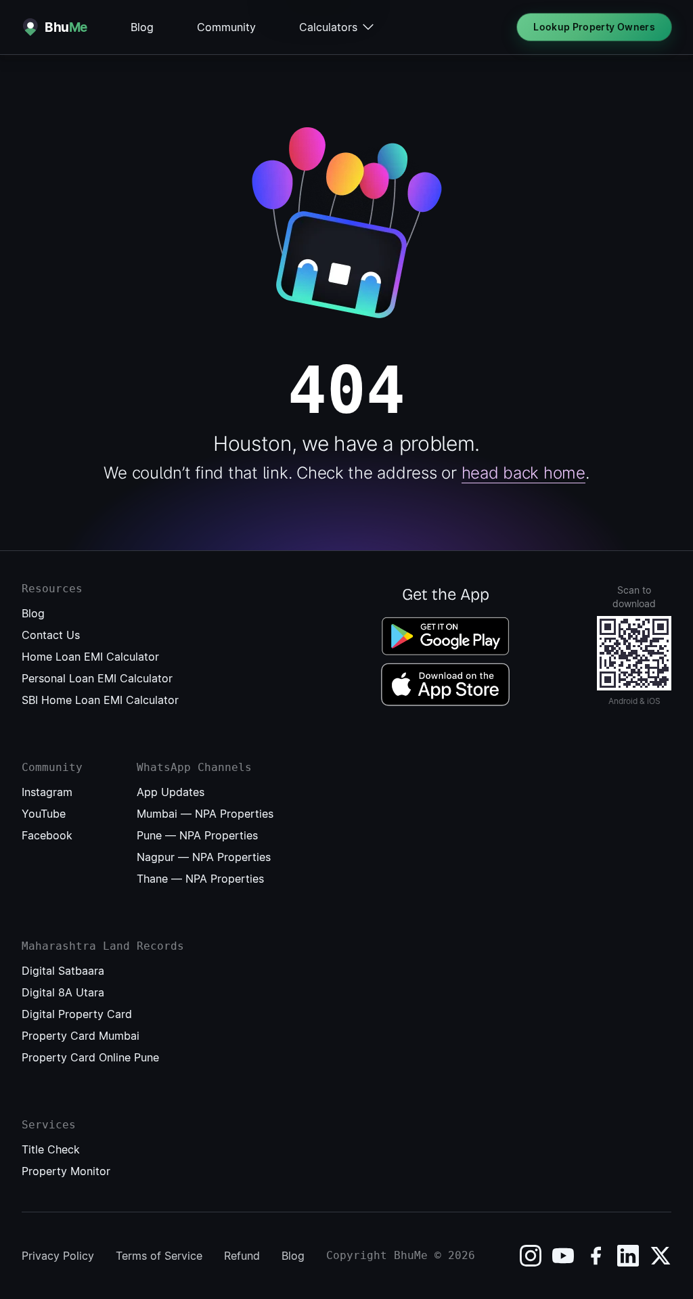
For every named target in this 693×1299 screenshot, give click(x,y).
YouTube (44, 813)
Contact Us (51, 635)
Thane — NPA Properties (200, 878)
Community (226, 27)
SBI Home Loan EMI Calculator (100, 700)
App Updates (170, 792)
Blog (142, 27)
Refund (242, 1255)
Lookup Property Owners (594, 26)
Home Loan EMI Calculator (90, 656)
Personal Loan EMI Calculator (97, 678)
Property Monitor (66, 1171)
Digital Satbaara (63, 970)
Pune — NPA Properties (197, 835)
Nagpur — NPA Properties (204, 857)
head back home (523, 473)
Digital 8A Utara (63, 992)
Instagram (47, 792)
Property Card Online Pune (90, 1057)
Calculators (328, 27)
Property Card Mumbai (80, 1035)
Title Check (51, 1149)
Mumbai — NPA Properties (205, 813)
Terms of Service (159, 1255)
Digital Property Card (77, 1014)
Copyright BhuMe (377, 1255)
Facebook (47, 835)
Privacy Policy (58, 1255)
